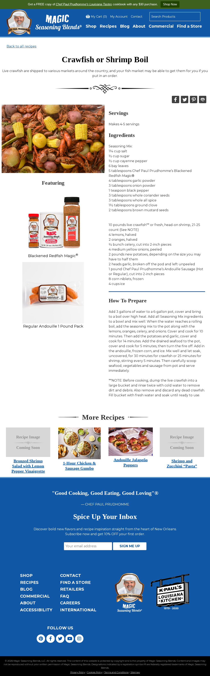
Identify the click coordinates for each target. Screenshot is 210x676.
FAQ (64, 596)
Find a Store (189, 26)
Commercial (161, 26)
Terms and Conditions (116, 672)
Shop (91, 26)
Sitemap (135, 672)
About (139, 26)
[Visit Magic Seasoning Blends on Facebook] (50, 638)
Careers (70, 602)
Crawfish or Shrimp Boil (105, 59)
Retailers (72, 589)
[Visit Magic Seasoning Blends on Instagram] (79, 638)
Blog (124, 26)
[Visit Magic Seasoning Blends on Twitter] (60, 638)
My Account (119, 16)
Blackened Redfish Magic (53, 255)
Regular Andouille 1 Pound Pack (53, 326)
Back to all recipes (21, 46)
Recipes (108, 26)
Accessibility (36, 609)
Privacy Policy (77, 672)
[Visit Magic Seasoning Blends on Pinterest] (41, 638)
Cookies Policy (94, 672)
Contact (136, 16)
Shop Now (170, 4)
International (78, 609)
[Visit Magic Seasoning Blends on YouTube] (69, 638)
